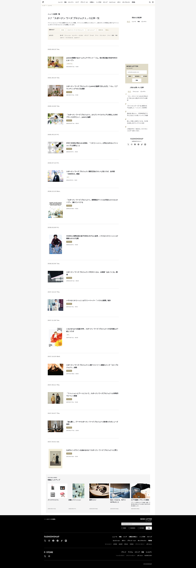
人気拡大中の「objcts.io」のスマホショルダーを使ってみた (137, 129)
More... (107, 30)
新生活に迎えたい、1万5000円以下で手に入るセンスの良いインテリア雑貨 (137, 114)
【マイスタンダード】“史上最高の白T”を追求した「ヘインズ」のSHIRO (137, 106)
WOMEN (137, 76)
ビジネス (81, 35)
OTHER (145, 76)
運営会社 (126, 544)
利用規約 (132, 544)
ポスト (119, 2)
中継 (116, 35)
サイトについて (108, 544)
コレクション (112, 2)
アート (96, 35)
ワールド (92, 35)
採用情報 (115, 544)
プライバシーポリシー (140, 544)
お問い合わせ (149, 544)
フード (109, 35)
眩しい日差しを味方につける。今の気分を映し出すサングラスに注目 (137, 122)
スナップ (105, 2)
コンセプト (149, 552)
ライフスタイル (69, 37)
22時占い (92, 2)
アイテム (130, 552)
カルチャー (77, 37)
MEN (130, 76)
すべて (61, 35)
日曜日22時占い (133, 536)
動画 (113, 35)
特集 (65, 2)
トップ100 (98, 2)
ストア (77, 2)
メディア (86, 35)
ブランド (123, 552)
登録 (137, 80)
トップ (43, 5)
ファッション (67, 35)
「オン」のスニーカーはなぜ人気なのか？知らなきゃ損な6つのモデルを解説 (137, 98)
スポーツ (62, 37)
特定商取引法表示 (148, 555)
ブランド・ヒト (84, 2)
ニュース (60, 2)
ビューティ (71, 2)
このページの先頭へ (51, 519)
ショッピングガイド (120, 555)
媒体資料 (121, 544)
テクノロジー (103, 35)
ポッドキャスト (126, 2)
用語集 (133, 2)
